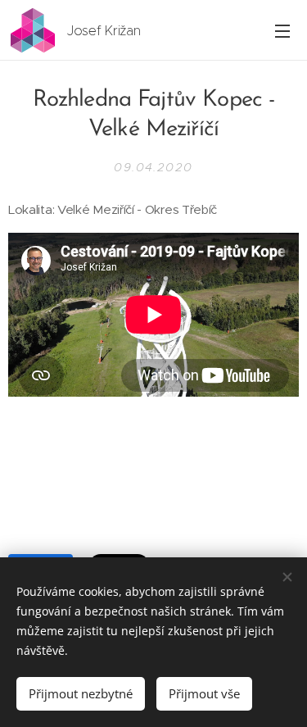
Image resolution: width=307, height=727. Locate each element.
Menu (282, 30)
